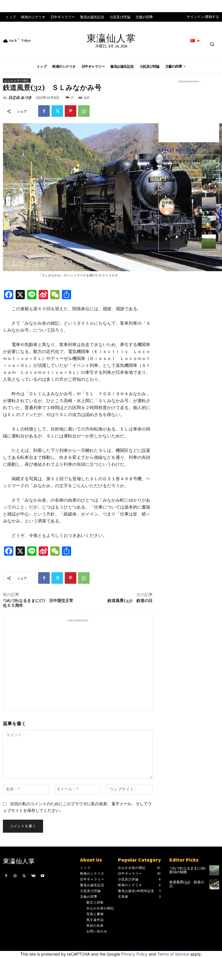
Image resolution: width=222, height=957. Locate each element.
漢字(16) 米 (172, 236)
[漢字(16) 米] (209, 241)
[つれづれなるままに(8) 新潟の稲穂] (209, 167)
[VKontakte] (33, 875)
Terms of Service (173, 954)
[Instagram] (15, 875)
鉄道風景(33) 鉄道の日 (130, 600)
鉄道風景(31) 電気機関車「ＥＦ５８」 (179, 219)
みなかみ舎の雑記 (16, 80)
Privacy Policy (134, 954)
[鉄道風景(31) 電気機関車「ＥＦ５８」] (209, 223)
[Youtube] (42, 875)
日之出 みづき (20, 97)
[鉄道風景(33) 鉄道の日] (209, 185)
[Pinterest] (70, 111)
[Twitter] (57, 111)
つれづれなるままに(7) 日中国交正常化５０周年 (38, 603)
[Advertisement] (77, 663)
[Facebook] (44, 111)
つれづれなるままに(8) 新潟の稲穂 (182, 163)
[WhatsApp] (84, 111)
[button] (212, 44)
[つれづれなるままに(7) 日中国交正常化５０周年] (209, 204)
